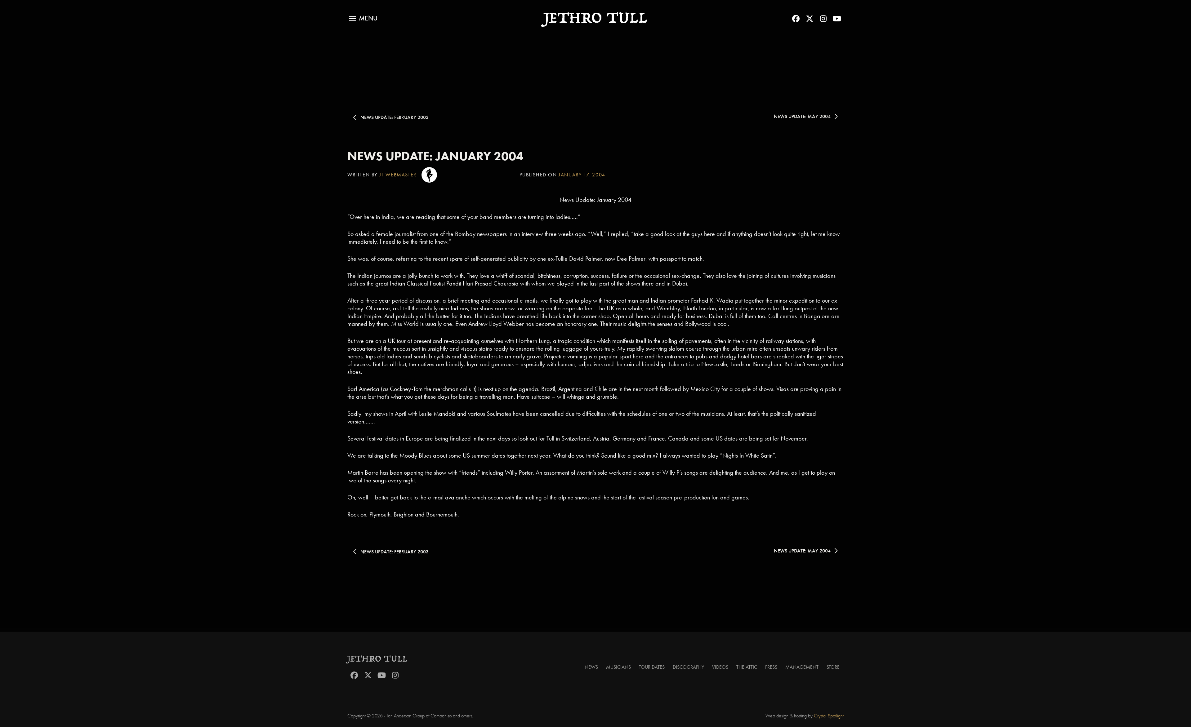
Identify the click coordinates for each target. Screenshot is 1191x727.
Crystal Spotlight (829, 716)
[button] (363, 19)
